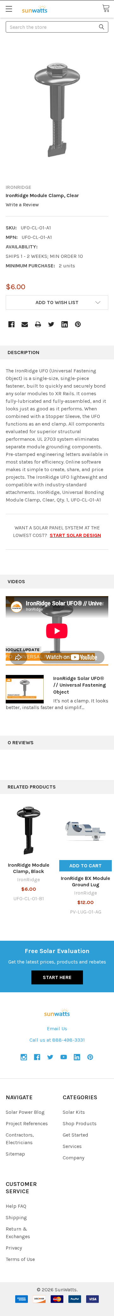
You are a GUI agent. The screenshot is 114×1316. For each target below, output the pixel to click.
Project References (27, 1123)
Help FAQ (16, 1206)
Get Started (75, 1135)
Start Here (57, 977)
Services (72, 1146)
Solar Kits (74, 1112)
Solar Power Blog (25, 1112)
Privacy (14, 1248)
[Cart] (108, 9)
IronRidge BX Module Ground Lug (85, 881)
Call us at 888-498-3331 (57, 1040)
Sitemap (15, 1154)
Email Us (57, 1029)
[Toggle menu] (8, 8)
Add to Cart (85, 866)
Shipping (16, 1217)
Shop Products (80, 1123)
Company (73, 1158)
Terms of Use (20, 1259)
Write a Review (22, 205)
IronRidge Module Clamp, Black (28, 868)
